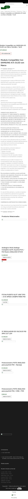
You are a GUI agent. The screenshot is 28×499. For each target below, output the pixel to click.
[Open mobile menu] (2, 5)
